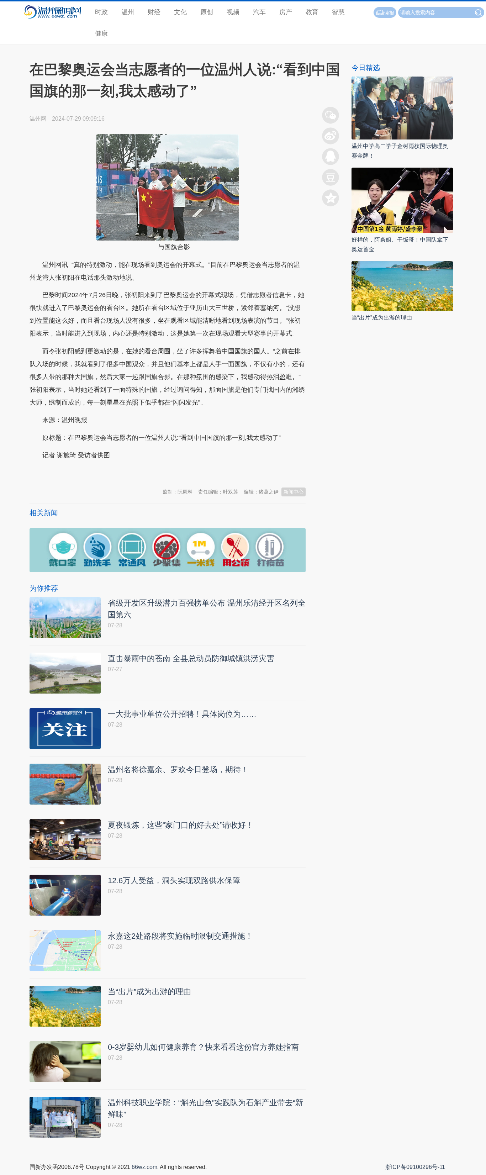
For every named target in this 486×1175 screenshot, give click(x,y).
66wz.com (144, 1167)
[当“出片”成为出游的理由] (402, 286)
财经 (154, 12)
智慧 (338, 12)
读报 (389, 13)
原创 (206, 12)
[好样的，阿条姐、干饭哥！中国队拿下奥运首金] (402, 200)
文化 (180, 12)
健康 (101, 33)
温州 (127, 12)
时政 (101, 12)
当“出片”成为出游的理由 (382, 318)
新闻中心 (293, 492)
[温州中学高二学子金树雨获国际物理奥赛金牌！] (402, 108)
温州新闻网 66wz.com (93, 472)
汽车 (259, 12)
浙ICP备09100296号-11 (415, 1167)
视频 (233, 12)
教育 (312, 12)
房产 (285, 12)
